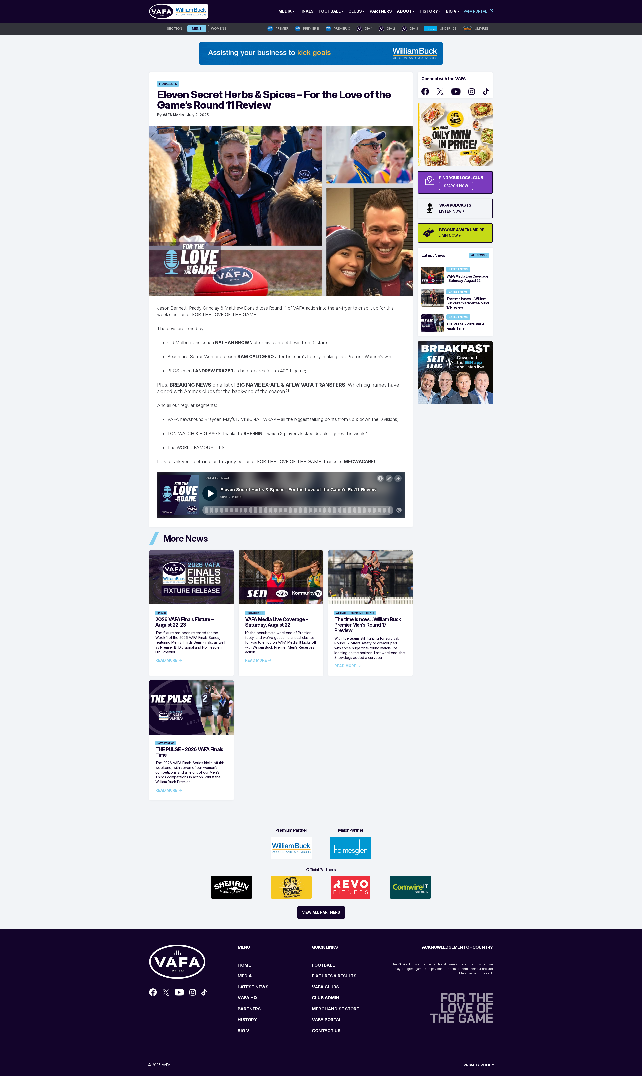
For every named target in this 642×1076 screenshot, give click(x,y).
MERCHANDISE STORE (335, 1008)
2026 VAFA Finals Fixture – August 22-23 (184, 622)
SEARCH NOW (456, 186)
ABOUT (404, 11)
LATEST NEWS (253, 986)
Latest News (166, 743)
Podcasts (168, 84)
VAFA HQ (247, 997)
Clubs (355, 11)
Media (285, 11)
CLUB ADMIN (325, 997)
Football (330, 11)
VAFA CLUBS (325, 986)
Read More (166, 660)
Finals (306, 11)
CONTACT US (326, 1030)
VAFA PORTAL (327, 1019)
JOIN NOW (448, 236)
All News (478, 255)
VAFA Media (173, 115)
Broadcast (255, 613)
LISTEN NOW (450, 211)
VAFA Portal (475, 11)
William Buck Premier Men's (355, 613)
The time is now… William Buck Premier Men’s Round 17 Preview (367, 624)
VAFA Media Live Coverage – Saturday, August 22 (276, 622)
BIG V (243, 1030)
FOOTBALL (323, 965)
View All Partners (321, 912)
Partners (381, 11)
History (429, 11)
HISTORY (247, 1019)
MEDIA (245, 975)
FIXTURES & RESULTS (334, 975)
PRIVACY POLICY (479, 1065)
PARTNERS (249, 1008)
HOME (244, 965)
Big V (451, 11)
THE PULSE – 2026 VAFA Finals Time (189, 752)
